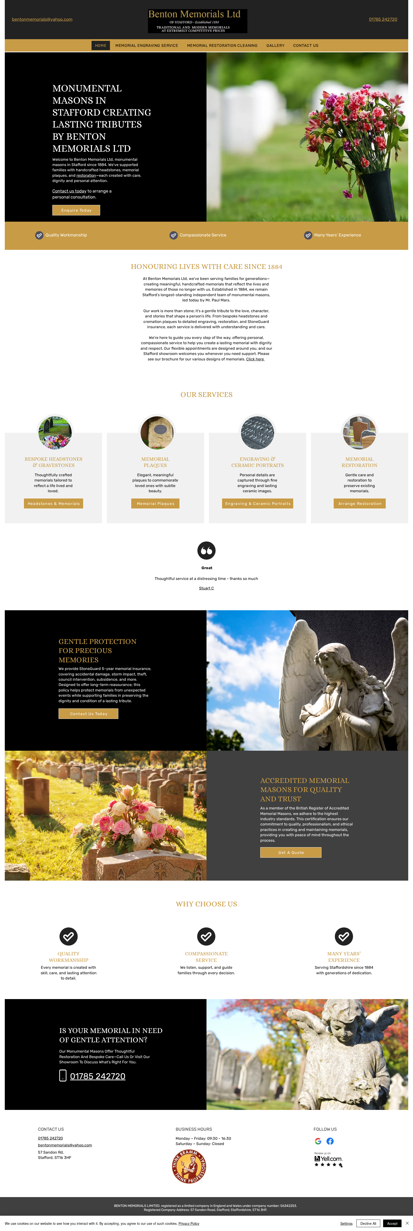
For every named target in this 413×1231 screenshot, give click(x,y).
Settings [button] (346, 1223)
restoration (86, 175)
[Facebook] (330, 1141)
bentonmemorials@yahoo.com (42, 19)
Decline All (368, 1223)
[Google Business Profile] (318, 1141)
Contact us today (69, 191)
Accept (392, 1223)
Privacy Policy (189, 1223)
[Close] (407, 1223)
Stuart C (206, 588)
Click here (255, 359)
